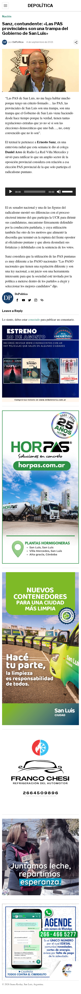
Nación (6, 16)
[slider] (68, 191)
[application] (40, 192)
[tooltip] (17, 300)
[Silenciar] (59, 192)
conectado (34, 319)
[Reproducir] (11, 192)
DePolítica (17, 42)
